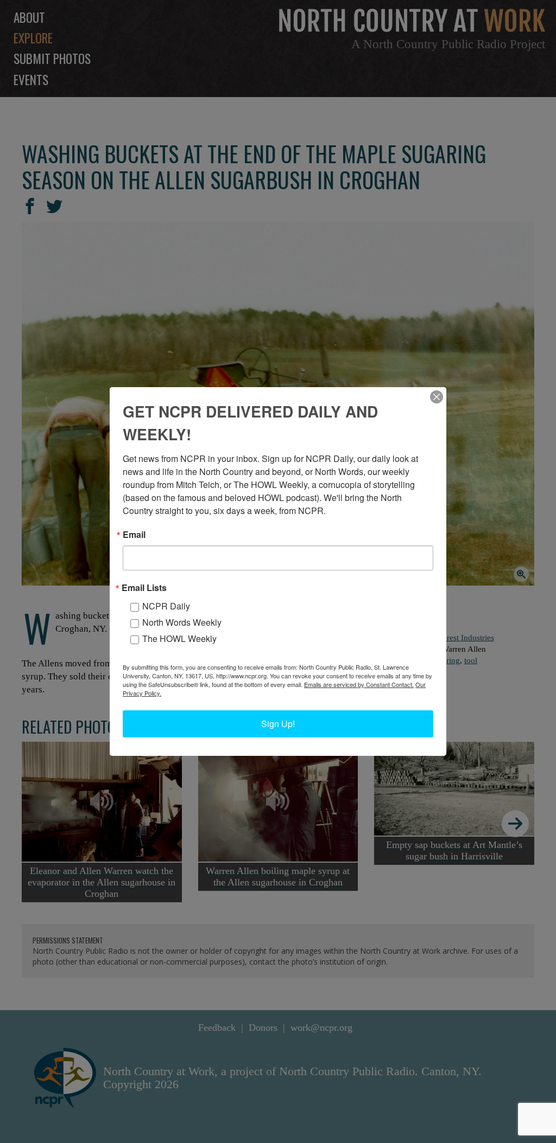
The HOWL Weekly (179, 638)
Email (134, 534)
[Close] (436, 396)
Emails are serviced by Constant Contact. (359, 684)
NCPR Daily (166, 606)
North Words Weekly (182, 622)
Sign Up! (278, 723)
